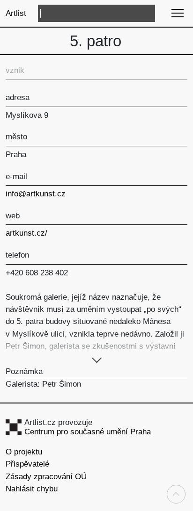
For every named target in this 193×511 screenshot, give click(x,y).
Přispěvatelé (27, 464)
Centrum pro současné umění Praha (87, 431)
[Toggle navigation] (177, 13)
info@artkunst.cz (36, 193)
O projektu (24, 451)
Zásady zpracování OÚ (46, 476)
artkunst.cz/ (26, 233)
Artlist (16, 13)
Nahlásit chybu (32, 488)
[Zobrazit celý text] (97, 359)
